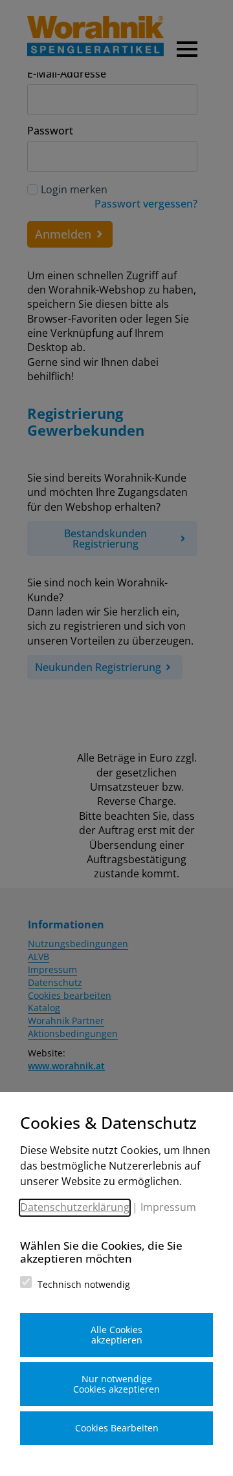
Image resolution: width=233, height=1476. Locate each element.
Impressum (168, 1207)
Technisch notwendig (84, 1284)
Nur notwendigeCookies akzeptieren (116, 1384)
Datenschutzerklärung (74, 1207)
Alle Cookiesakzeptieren (116, 1334)
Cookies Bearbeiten (117, 1428)
